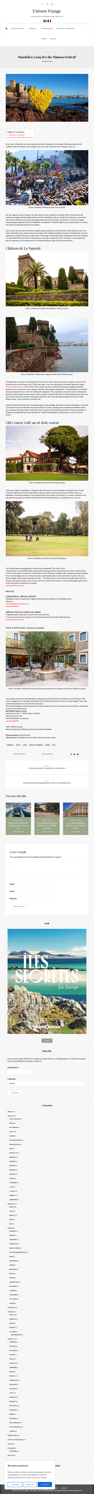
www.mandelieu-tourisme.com (17, 604)
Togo (11, 1187)
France (47, 52)
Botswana (13, 1127)
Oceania (12, 1332)
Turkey (12, 1431)
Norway (12, 1401)
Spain (11, 1372)
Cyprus (12, 1355)
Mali (11, 1148)
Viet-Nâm (12, 1299)
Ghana (11, 1136)
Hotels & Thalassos (65, 28)
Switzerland (14, 1423)
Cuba (11, 1211)
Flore (18, 745)
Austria (12, 1346)
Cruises (32, 28)
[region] (30, 1475)
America (11, 1204)
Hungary (12, 1384)
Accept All (44, 1484)
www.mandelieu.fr (12, 606)
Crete (11, 1359)
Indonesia (13, 1261)
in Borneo (13, 1239)
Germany (12, 1342)
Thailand (13, 1295)
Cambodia (13, 1244)
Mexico (12, 1215)
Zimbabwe (13, 1199)
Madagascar (14, 1144)
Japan (11, 1265)
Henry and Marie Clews (14, 387)
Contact (64, 1488)
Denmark (12, 1367)
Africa (10, 1116)
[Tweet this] (74, 754)
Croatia (12, 1363)
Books (53, 39)
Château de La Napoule (16, 135)
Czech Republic (15, 1427)
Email (12, 891)
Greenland (13, 1380)
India (11, 1256)
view (47, 1040)
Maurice (12, 1157)
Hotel (47, 745)
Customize (15, 1484)
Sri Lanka (12, 1286)
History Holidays (35, 745)
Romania (12, 1410)
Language (11, 1079)
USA (10, 1224)
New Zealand (16, 1335)
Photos (11, 1455)
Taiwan (12, 1290)
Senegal (12, 1174)
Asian (10, 1228)
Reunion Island (15, 1140)
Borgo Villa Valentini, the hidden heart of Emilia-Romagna (47, 825)
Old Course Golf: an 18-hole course (20, 137)
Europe (16, 820)
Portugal (13, 1406)
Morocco (13, 1153)
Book (10, 1444)
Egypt (11, 1131)
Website (13, 899)
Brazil (11, 1207)
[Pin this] (78, 754)
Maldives (12, 1269)
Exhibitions (47, 28)
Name (12, 884)
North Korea (14, 1248)
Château (10, 745)
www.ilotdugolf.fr (12, 721)
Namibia (12, 1161)
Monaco (12, 1397)
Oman (11, 1278)
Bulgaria (12, 1350)
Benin (11, 1123)
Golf (25, 745)
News (44, 39)
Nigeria (12, 1165)
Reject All (29, 1484)
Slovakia (12, 1418)
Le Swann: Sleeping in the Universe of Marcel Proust (75, 825)
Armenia (12, 1231)
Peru (11, 1219)
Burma (11, 1235)
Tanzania (13, 1182)
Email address (13, 1067)
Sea (54, 745)
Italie (21, 820)
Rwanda (12, 1170)
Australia (12, 1307)
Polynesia (13, 1451)
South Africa (14, 1119)
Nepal (11, 1273)
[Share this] (71, 754)
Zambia (12, 1195)
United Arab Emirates (17, 1252)
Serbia (11, 1414)
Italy (11, 1393)
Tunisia (12, 1191)
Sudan (11, 1178)
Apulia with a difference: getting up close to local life (18, 825)
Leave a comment (47, 754)
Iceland (12, 1389)
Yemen (11, 1303)
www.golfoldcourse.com (15, 585)
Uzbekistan (13, 1282)
